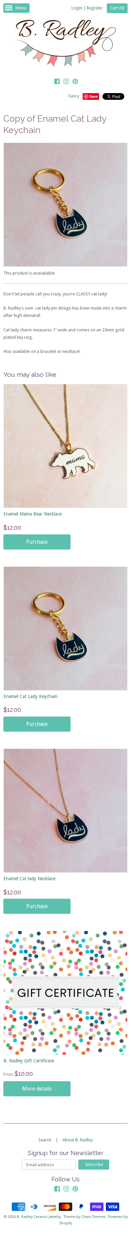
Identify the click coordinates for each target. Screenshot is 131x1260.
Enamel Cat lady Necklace (29, 878)
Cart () (117, 7)
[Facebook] (57, 82)
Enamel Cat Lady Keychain (30, 696)
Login (77, 7)
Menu (20, 7)
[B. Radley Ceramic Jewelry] (65, 44)
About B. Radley (77, 1139)
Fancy (74, 96)
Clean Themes (93, 1217)
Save (93, 96)
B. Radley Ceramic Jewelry (38, 1217)
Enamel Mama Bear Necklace (32, 514)
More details (37, 1089)
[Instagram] (66, 82)
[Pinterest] (75, 82)
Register (94, 7)
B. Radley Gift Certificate (28, 1060)
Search (44, 1139)
